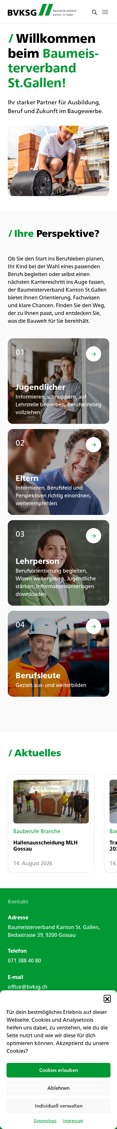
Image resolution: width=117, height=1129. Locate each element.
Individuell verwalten (59, 1105)
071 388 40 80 (24, 960)
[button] (107, 998)
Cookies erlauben (58, 1070)
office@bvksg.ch (27, 986)
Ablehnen (58, 1088)
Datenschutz (45, 1120)
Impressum (73, 1120)
